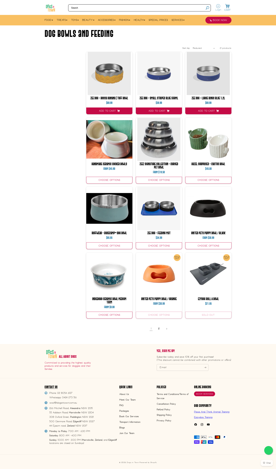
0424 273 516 (69, 397)
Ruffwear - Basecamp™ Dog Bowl (109, 233)
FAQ (121, 405)
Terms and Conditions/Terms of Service (172, 396)
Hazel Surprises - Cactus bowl (208, 164)
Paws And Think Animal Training (211, 412)
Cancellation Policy (166, 404)
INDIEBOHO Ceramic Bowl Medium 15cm (109, 300)
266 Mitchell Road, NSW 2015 (71, 408)
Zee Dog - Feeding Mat (158, 233)
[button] (139, 8)
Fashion (124, 20)
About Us (124, 394)
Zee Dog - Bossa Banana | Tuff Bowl (109, 98)
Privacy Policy (164, 420)
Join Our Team (126, 433)
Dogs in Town (133, 462)
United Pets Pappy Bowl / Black (208, 233)
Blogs (122, 428)
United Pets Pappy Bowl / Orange (159, 299)
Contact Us (51, 387)
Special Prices (158, 20)
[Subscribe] (205, 367)
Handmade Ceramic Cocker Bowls (109, 164)
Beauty (87, 20)
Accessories (106, 20)
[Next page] (166, 329)
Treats (61, 20)
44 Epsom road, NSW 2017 (68, 426)
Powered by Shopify (148, 462)
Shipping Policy (164, 415)
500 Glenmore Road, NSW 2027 (72, 421)
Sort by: (186, 48)
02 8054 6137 (64, 393)
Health (139, 20)
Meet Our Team (127, 400)
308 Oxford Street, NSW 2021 (71, 417)
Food (48, 20)
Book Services (204, 394)
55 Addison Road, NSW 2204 (71, 412)
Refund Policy (163, 409)
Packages (124, 411)
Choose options (109, 180)
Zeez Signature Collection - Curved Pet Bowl (159, 165)
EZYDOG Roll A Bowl (208, 299)
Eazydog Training (203, 417)
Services (177, 20)
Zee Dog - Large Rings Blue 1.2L (208, 98)
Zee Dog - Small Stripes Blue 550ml (159, 98)
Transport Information (129, 422)
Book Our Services (129, 416)
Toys (74, 20)
